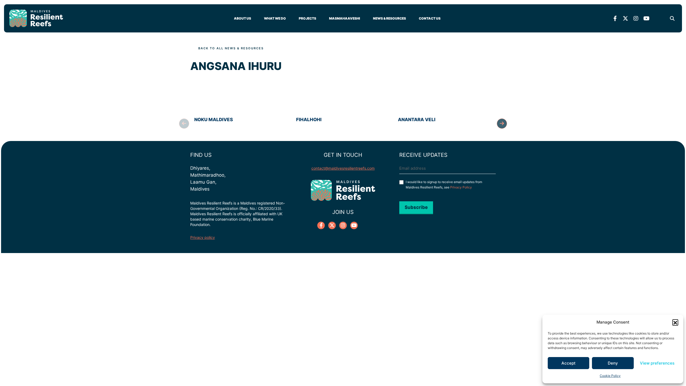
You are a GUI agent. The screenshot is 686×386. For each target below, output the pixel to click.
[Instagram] (636, 18)
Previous (184, 123)
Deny (613, 363)
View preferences (657, 363)
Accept (568, 363)
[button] (675, 322)
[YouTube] (646, 18)
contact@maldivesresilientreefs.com (343, 168)
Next (502, 123)
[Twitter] (625, 18)
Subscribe (416, 207)
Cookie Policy (610, 376)
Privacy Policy (461, 187)
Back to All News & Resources (231, 48)
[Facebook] (615, 18)
